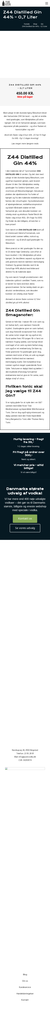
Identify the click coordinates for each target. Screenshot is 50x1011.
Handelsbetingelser (25, 993)
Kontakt (25, 999)
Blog (25, 974)
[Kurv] (35, 3)
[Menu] (47, 3)
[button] (41, 3)
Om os (25, 980)
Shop (35, 24)
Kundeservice (25, 987)
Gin (42, 24)
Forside (27, 24)
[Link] (6, 3)
